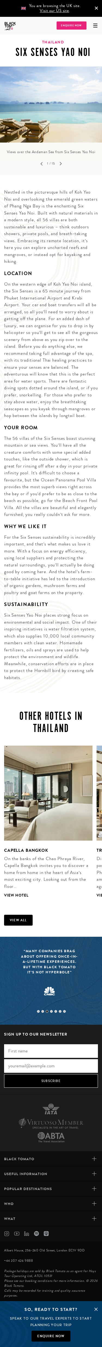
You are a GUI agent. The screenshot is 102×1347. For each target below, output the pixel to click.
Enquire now (50, 1336)
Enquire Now (71, 25)
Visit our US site (54, 11)
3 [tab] (47, 1011)
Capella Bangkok (26, 850)
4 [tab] (51, 1011)
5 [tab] (55, 1011)
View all (18, 920)
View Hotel (16, 895)
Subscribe (51, 1080)
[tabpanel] (51, 111)
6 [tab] (60, 1011)
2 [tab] (42, 1011)
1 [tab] (38, 1011)
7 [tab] (64, 1011)
